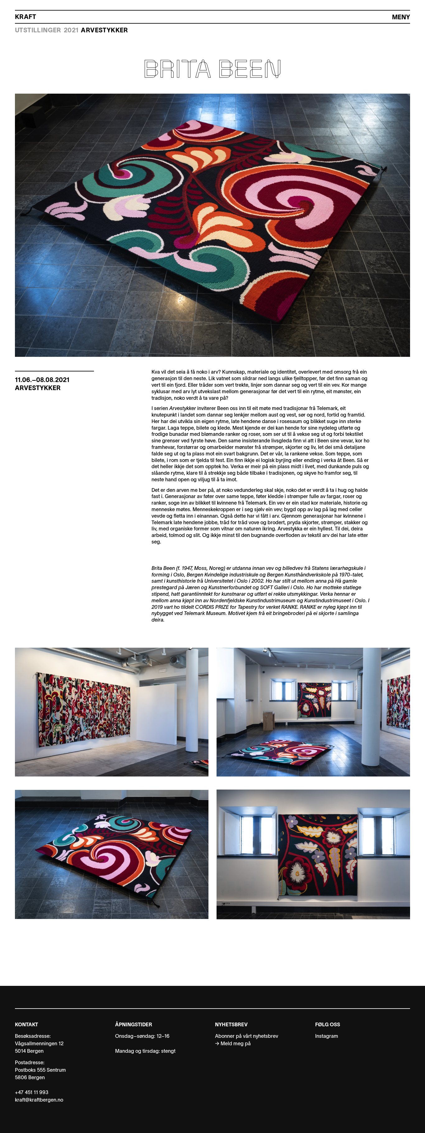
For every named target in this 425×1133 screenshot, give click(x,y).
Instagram (326, 1036)
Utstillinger (38, 31)
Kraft (25, 17)
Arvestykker (104, 31)
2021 (71, 31)
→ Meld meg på (233, 1044)
